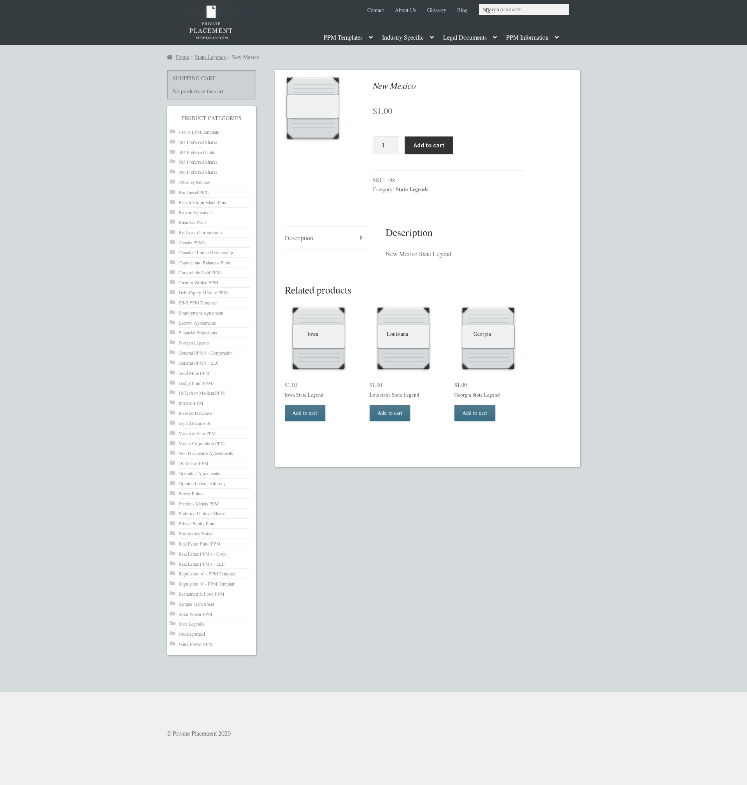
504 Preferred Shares (198, 142)
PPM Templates (343, 37)
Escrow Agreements (197, 323)
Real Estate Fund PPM (200, 543)
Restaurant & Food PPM (201, 594)
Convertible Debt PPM (200, 272)
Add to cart (429, 145)
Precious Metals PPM (199, 503)
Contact (375, 10)
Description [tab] (299, 238)
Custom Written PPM (198, 282)
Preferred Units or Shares (202, 513)
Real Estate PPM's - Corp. (203, 554)
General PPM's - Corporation (206, 353)
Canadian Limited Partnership (206, 252)
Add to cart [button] (304, 412)
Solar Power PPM (195, 614)
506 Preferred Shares (198, 172)
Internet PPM (191, 403)
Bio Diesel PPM (194, 192)
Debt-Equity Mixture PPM (203, 292)
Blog (462, 10)
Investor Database (195, 413)
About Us (405, 10)
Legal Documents (465, 37)
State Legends (210, 57)
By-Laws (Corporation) (200, 232)
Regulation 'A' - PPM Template (207, 573)
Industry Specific (403, 37)
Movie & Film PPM (197, 433)
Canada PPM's (192, 242)
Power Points (191, 493)
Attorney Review (194, 182)
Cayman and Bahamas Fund (204, 262)
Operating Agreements (199, 473)
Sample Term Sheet (196, 604)
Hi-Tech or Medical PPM (202, 393)
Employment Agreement (201, 312)
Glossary (436, 10)
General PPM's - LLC (199, 363)
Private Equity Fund (197, 523)
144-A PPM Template (199, 132)
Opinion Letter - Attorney (202, 483)
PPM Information (527, 37)
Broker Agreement (196, 212)
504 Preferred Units (197, 152)
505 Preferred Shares (198, 162)
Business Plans (193, 222)
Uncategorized (192, 634)
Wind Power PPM (196, 644)
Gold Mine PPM (194, 373)
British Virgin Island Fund (203, 202)
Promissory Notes (195, 533)
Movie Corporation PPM (202, 443)
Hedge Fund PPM (195, 383)
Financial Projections (198, 332)
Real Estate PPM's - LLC (202, 564)
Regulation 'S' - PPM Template (207, 583)
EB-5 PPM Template (198, 302)
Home (182, 57)
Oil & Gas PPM (194, 463)
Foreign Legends (194, 342)
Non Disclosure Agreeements (206, 453)
